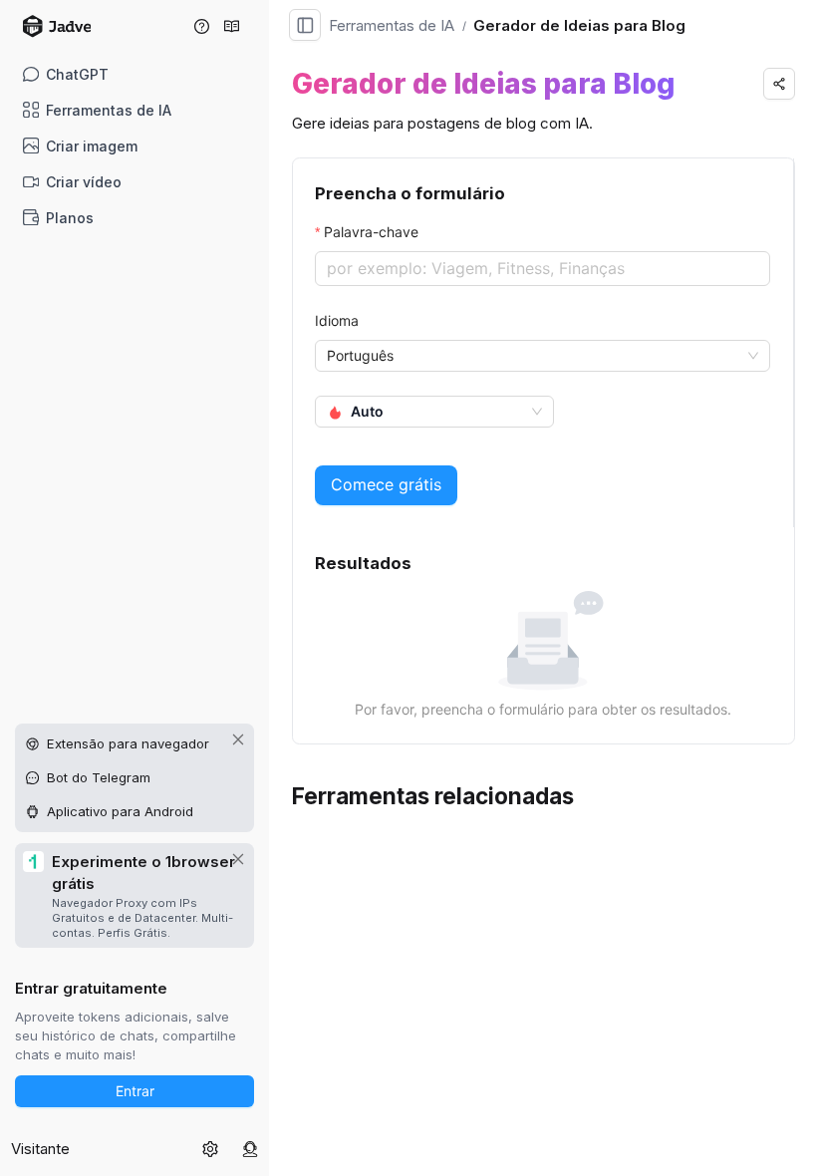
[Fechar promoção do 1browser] (238, 859)
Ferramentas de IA (108, 110)
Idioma (337, 320)
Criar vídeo (84, 181)
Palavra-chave (371, 231)
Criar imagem (91, 146)
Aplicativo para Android (120, 811)
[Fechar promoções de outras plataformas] (238, 739)
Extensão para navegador (128, 743)
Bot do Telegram (98, 777)
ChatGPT (77, 74)
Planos (70, 217)
